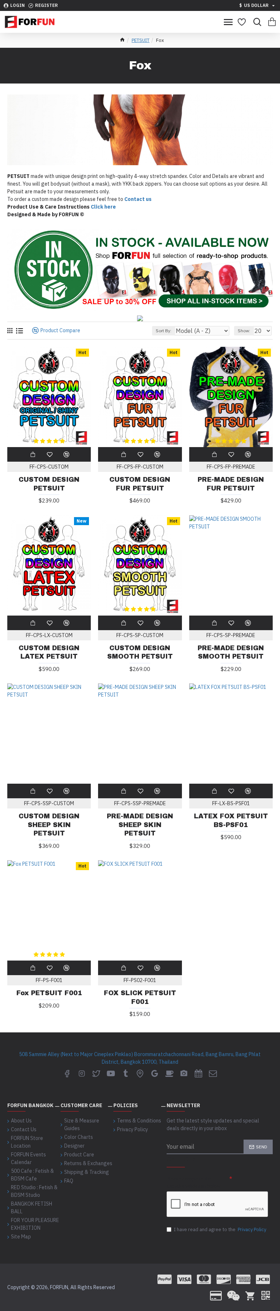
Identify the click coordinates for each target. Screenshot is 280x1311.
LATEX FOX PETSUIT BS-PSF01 (231, 820)
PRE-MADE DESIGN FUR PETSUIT (231, 484)
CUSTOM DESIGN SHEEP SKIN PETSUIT (49, 824)
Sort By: (163, 330)
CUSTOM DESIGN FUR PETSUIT (139, 484)
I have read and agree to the (220, 1229)
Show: (244, 330)
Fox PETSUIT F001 (49, 993)
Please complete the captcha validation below (194, 1182)
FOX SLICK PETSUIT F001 (140, 997)
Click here (103, 206)
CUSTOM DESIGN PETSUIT (49, 484)
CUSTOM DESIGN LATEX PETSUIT (49, 652)
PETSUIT (140, 40)
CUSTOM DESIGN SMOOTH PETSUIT (140, 652)
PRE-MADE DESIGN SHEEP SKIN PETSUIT (140, 824)
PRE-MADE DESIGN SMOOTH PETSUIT (231, 652)
